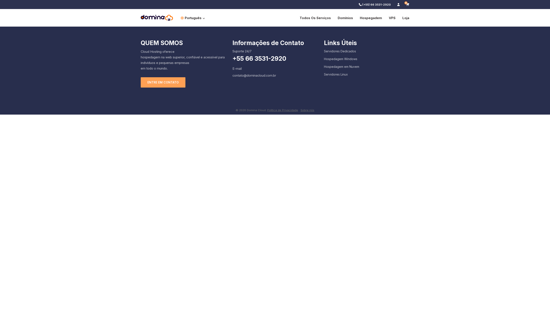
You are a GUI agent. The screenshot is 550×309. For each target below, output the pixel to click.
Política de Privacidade (282, 110)
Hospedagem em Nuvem (341, 66)
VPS (392, 18)
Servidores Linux (336, 74)
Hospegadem (371, 18)
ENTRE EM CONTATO (163, 82)
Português (193, 18)
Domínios (345, 18)
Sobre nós (307, 110)
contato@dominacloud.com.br (254, 75)
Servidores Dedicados (340, 51)
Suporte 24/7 (242, 51)
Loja (405, 18)
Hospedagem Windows (340, 59)
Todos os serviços (315, 18)
